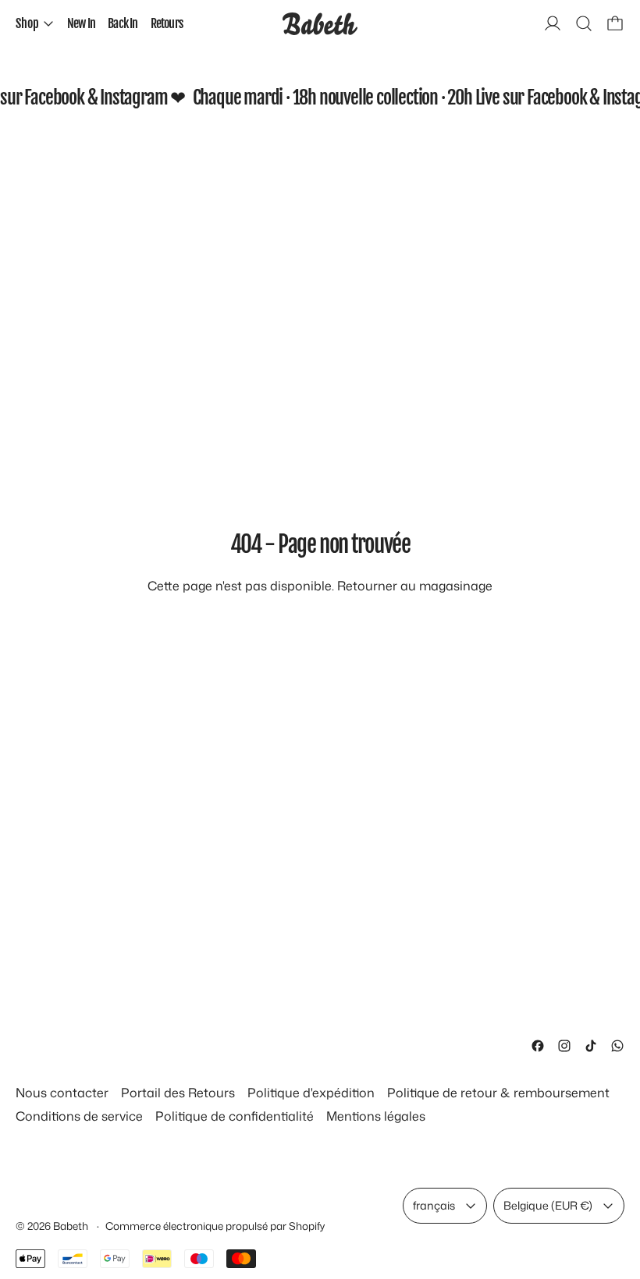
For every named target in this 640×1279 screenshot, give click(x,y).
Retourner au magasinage (414, 585)
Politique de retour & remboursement (498, 1092)
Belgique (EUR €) (547, 1205)
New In (81, 23)
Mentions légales (375, 1116)
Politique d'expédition (311, 1092)
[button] (583, 23)
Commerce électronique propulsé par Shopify (215, 1225)
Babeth (72, 1225)
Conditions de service (79, 1116)
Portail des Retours (178, 1092)
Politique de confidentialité (234, 1116)
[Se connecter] (552, 23)
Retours (167, 23)
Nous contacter (62, 1092)
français (434, 1205)
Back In (122, 23)
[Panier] (615, 23)
